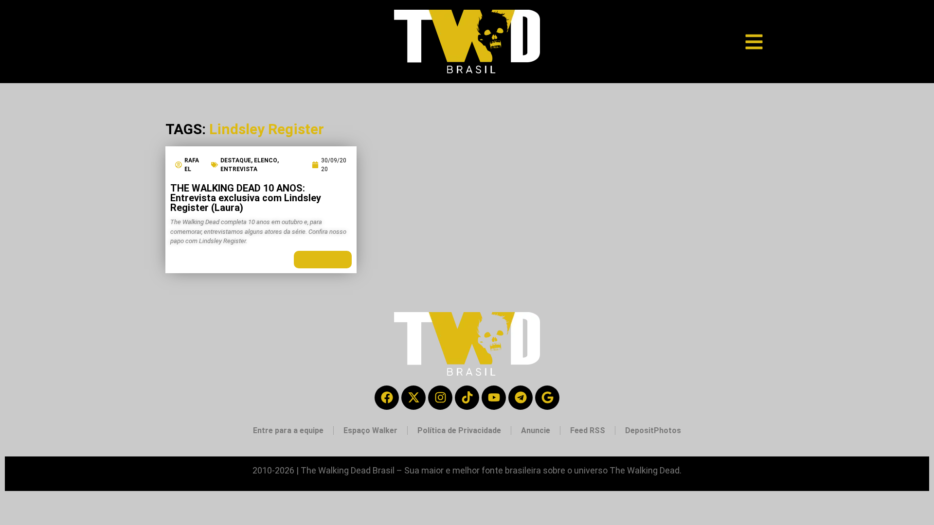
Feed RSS (587, 430)
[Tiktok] (467, 397)
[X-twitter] (413, 397)
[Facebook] (387, 397)
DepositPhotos (653, 430)
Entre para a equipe (288, 430)
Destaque (235, 160)
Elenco (265, 160)
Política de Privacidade (459, 430)
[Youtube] (494, 397)
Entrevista (238, 169)
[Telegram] (520, 397)
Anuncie (535, 430)
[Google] (547, 397)
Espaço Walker (370, 430)
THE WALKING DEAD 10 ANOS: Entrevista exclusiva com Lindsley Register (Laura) (245, 197)
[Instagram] (440, 397)
